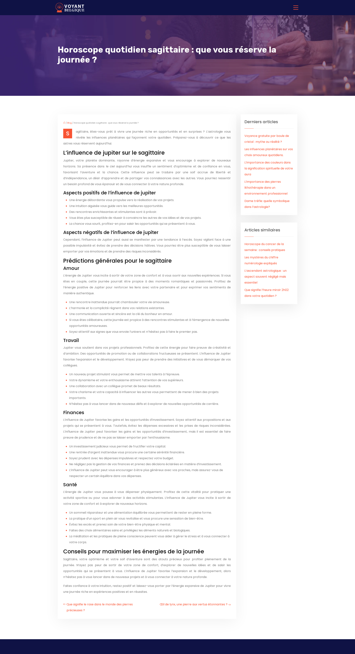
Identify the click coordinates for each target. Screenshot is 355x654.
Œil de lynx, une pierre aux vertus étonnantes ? (193, 604)
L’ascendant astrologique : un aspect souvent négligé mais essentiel (265, 277)
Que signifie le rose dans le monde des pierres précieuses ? (100, 607)
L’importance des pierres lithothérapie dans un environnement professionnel (266, 188)
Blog (69, 122)
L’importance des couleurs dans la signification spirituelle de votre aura (268, 168)
